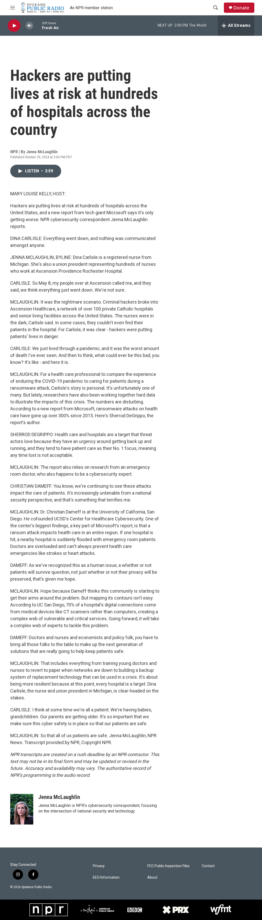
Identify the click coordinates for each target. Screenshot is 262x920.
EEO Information (106, 877)
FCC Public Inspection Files (168, 866)
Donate (241, 7)
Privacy (99, 866)
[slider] (37, 25)
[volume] (29, 25)
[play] (14, 26)
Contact (208, 866)
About (152, 877)
